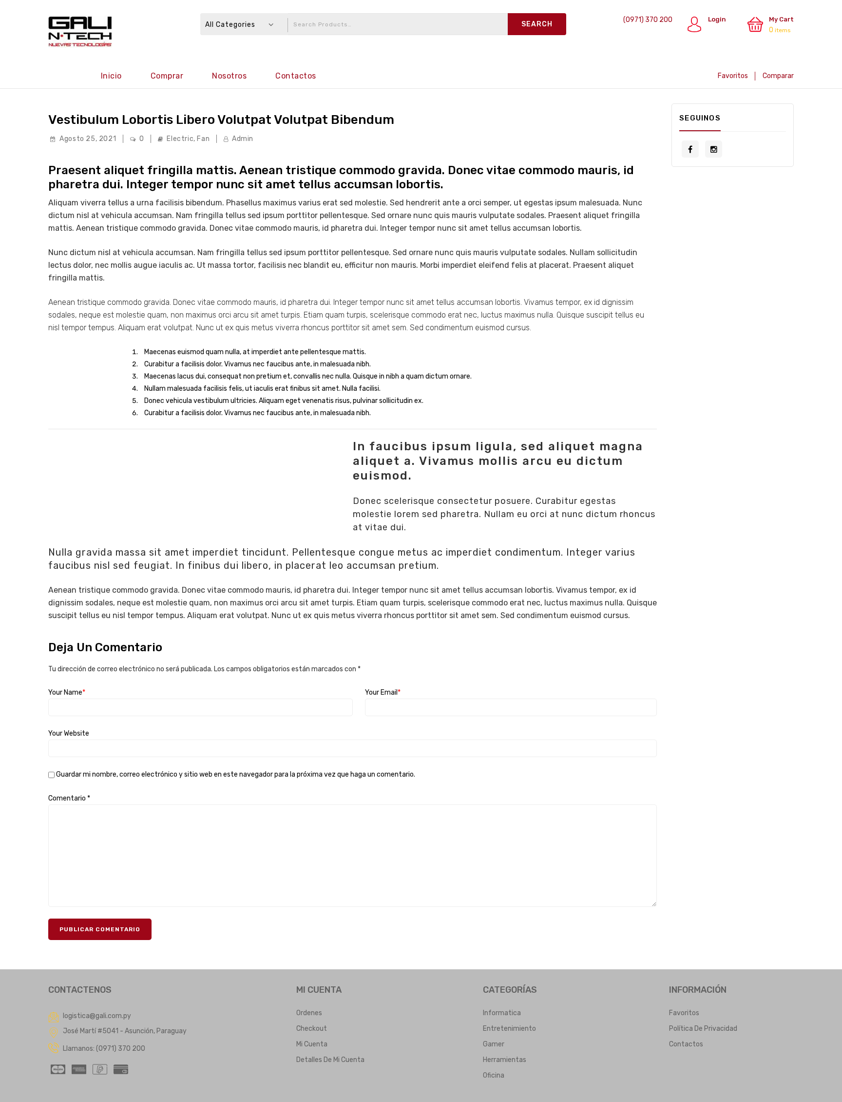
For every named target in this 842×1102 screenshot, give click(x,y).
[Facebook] (690, 149)
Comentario (69, 798)
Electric (180, 139)
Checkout (311, 1028)
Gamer (493, 1044)
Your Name (66, 692)
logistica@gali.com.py (97, 1016)
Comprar (167, 75)
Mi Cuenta (311, 1044)
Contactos (295, 75)
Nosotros (229, 75)
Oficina (493, 1075)
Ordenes (309, 1013)
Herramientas (504, 1060)
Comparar (778, 76)
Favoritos (733, 76)
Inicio (111, 75)
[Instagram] (713, 149)
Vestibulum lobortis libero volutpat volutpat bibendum (221, 119)
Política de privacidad (703, 1028)
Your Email (383, 692)
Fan (203, 139)
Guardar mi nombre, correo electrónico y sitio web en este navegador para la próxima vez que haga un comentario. (235, 775)
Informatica (502, 1013)
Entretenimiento (509, 1028)
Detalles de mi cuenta (330, 1060)
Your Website (68, 733)
